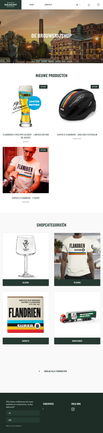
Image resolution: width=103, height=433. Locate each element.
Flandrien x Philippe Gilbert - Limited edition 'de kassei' (26, 136)
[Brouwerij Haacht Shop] (10, 4)
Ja (9, 413)
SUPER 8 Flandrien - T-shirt (26, 198)
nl (77, 4)
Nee (10, 420)
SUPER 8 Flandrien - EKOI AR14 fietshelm (77, 134)
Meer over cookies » (14, 426)
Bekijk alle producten (55, 371)
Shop (32, 4)
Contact (48, 4)
